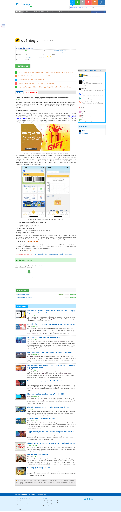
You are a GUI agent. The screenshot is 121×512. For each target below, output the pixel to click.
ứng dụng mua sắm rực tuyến (30, 245)
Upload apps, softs (48, 505)
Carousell (83, 115)
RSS (89, 499)
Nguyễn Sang (18, 100)
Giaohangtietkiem (32, 241)
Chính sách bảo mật (22, 505)
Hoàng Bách (35, 326)
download (24, 5)
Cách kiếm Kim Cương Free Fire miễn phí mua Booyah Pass (48, 407)
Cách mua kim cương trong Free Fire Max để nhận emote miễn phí (50, 381)
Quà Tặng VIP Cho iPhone (24, 294)
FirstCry (83, 111)
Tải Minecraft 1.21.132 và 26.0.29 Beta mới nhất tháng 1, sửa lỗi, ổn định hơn (39, 12)
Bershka (83, 88)
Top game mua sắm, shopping (37, 455)
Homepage (61, 52)
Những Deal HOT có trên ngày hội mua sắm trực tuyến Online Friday (51, 443)
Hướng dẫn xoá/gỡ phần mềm (51, 503)
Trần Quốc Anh (35, 420)
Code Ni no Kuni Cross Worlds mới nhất (41, 419)
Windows (72, 4)
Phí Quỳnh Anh (35, 396)
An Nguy (34, 315)
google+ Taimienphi (87, 499)
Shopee (28, 251)
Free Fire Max (35, 388)
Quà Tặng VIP (50, 319)
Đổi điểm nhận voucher (65, 254)
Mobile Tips (95, 4)
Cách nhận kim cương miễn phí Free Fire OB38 (31, 79)
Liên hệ (19, 509)
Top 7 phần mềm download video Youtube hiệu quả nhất (69, 12)
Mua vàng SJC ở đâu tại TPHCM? (38, 468)
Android (78, 4)
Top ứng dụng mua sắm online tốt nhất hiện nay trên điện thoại (36, 83)
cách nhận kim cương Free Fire (40, 400)
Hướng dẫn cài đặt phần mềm (51, 501)
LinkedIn (92, 499)
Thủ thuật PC (102, 4)
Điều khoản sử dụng (22, 503)
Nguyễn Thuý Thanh (32, 445)
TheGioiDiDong (68, 161)
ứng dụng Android (30, 102)
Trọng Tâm (34, 339)
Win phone (88, 4)
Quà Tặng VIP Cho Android (24, 297)
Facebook (85, 499)
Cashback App (85, 98)
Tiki (82, 94)
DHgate (83, 119)
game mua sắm (36, 464)
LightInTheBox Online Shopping (90, 102)
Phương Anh (35, 383)
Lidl (84, 74)
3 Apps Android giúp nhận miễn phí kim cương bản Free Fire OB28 (50, 432)
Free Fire (59, 341)
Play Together (42, 373)
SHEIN (84, 81)
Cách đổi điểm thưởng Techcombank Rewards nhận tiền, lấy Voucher (38, 76)
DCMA (18, 507)
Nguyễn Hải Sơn (35, 354)
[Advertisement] (60, 25)
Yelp (82, 107)
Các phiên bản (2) (31, 92)
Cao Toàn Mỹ (31, 434)
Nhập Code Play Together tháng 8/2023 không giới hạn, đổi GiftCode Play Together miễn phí (44, 87)
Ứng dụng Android (28, 48)
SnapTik (84, 130)
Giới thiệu (19, 501)
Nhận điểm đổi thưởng (41, 254)
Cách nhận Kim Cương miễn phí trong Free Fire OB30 (46, 394)
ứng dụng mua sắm (35, 356)
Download (19, 48)
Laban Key (85, 133)
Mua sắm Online (53, 254)
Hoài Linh (30, 409)
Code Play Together (63, 373)
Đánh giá (19, 93)
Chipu (29, 470)
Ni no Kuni (42, 423)
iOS (83, 4)
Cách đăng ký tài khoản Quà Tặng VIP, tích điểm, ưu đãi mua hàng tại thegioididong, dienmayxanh (46, 72)
